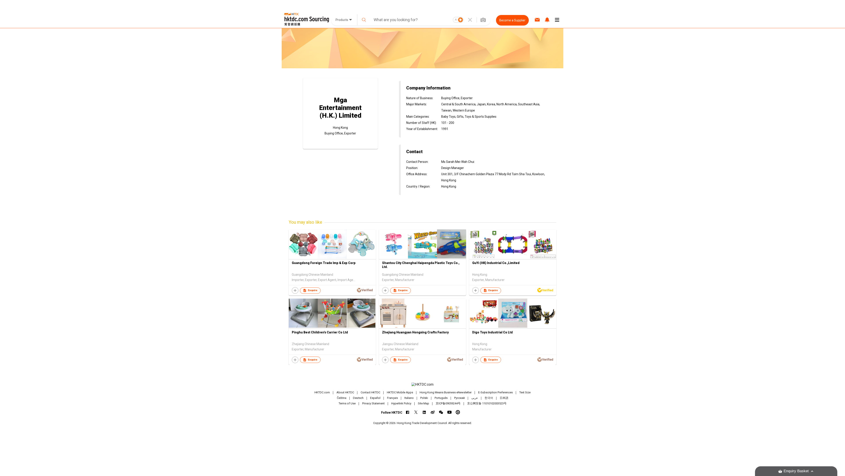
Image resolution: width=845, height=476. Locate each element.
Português (441, 398)
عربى (474, 398)
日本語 (504, 398)
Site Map (423, 403)
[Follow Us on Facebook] (408, 412)
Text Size (525, 392)
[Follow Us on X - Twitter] (416, 412)
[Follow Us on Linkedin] (424, 412)
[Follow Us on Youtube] (449, 412)
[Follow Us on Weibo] (433, 412)
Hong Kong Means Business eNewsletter (446, 392)
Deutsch (358, 398)
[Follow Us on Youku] (458, 412)
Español (375, 398)
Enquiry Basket (796, 471)
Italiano (409, 398)
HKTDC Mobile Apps (400, 392)
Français (392, 398)
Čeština (341, 398)
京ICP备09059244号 (448, 403)
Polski (424, 398)
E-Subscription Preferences (495, 392)
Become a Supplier (512, 20)
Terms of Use (347, 403)
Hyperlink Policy (401, 403)
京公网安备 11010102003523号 (487, 403)
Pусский (459, 398)
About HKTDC (345, 392)
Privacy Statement (373, 403)
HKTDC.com (322, 392)
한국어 (489, 398)
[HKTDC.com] (422, 385)
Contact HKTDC (370, 392)
